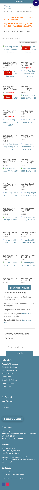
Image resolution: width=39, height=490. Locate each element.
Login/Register (7, 401)
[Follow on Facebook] (3, 484)
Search (19, 353)
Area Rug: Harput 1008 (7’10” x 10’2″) (27, 185)
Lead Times (6, 377)
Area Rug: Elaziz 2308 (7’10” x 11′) (27, 136)
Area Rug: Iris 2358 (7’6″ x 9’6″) (10, 279)
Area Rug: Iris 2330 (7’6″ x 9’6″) (10, 256)
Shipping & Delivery (9, 380)
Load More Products (19, 288)
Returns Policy (7, 374)
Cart (3, 404)
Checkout (5, 407)
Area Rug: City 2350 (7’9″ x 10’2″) (28, 233)
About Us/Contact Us (10, 364)
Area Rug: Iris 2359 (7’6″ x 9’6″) (28, 279)
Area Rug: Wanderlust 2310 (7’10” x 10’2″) (27, 161)
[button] (36, 3)
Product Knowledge (9, 370)
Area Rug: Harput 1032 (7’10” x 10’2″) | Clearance (10, 88)
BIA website (12, 459)
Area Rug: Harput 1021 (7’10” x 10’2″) (9, 210)
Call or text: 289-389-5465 (13, 474)
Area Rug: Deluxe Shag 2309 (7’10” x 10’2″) (10, 161)
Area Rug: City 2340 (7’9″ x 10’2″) (10, 233)
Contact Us (25, 314)
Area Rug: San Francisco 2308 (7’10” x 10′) (26, 88)
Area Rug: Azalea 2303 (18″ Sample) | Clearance (10, 63)
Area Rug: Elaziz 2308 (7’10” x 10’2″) (27, 112)
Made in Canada (8, 383)
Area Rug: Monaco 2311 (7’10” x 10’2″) (10, 136)
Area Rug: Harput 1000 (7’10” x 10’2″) (9, 185)
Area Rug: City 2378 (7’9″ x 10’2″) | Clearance (28, 63)
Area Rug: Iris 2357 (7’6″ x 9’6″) (28, 256)
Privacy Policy (7, 386)
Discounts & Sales (12, 419)
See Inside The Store (9, 367)
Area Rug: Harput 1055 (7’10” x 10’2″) (27, 210)
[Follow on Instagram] (7, 484)
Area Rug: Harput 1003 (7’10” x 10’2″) (9, 112)
